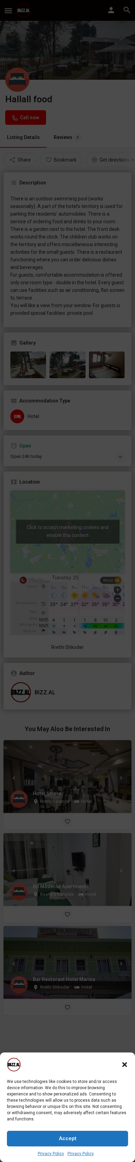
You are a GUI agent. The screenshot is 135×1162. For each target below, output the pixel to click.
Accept (67, 1138)
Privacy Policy (51, 1153)
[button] (124, 1064)
